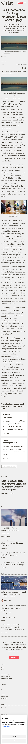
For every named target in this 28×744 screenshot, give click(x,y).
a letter (4, 257)
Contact (3, 692)
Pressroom (4, 698)
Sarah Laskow (4, 493)
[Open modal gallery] (14, 84)
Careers (3, 694)
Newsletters (4, 707)
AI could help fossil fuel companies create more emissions (10, 530)
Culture (11, 493)
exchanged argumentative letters (13, 359)
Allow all (14, 736)
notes (3, 315)
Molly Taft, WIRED (5, 536)
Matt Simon (4, 557)
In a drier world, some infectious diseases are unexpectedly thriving (13, 608)
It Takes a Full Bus (8, 617)
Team (2, 689)
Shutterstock (7, 53)
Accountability (5, 674)
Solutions (3, 672)
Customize (13, 741)
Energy (3, 667)
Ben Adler (3, 56)
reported (4, 275)
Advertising (4, 714)
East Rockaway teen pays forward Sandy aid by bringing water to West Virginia (13, 485)
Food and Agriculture (6, 678)
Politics (3, 669)
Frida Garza (4, 632)
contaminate (10, 223)
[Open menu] (25, 2)
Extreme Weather (5, 676)
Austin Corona (7, 600)
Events (3, 710)
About (2, 687)
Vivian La (3, 567)
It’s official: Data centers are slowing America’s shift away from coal (12, 543)
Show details (20, 732)
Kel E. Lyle (3, 620)
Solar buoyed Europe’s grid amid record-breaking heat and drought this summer (13, 594)
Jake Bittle (4, 548)
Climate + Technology (22, 64)
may (3, 223)
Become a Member (6, 712)
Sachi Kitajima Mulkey (6, 613)
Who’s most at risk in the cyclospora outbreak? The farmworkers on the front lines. (13, 627)
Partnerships (4, 696)
